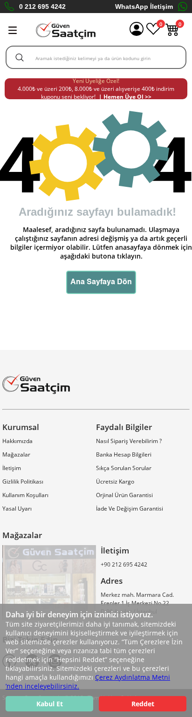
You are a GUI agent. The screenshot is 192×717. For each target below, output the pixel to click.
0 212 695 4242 (42, 6)
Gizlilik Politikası (22, 481)
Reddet (142, 703)
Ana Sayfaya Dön (101, 282)
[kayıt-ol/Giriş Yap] (137, 30)
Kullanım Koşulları (25, 495)
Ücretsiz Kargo (115, 481)
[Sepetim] (172, 34)
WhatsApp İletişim (144, 6)
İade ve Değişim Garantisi (129, 508)
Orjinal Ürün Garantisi (124, 495)
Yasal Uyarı (17, 508)
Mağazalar (16, 454)
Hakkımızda (17, 441)
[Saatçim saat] (66, 30)
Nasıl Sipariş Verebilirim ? (129, 441)
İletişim (11, 468)
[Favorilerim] (153, 34)
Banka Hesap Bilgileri (123, 454)
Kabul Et (49, 703)
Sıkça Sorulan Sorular (123, 468)
